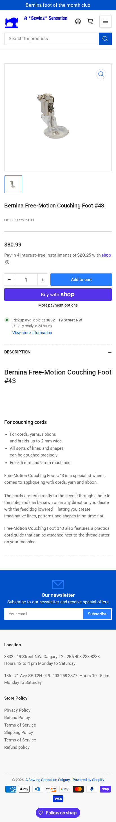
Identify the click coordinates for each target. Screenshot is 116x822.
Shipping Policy (18, 732)
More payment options (58, 305)
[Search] (105, 39)
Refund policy (17, 747)
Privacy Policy (17, 710)
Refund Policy (17, 717)
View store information (32, 332)
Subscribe (97, 613)
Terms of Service (20, 725)
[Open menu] (105, 21)
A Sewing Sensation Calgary (47, 780)
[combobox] (58, 39)
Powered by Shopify (88, 780)
